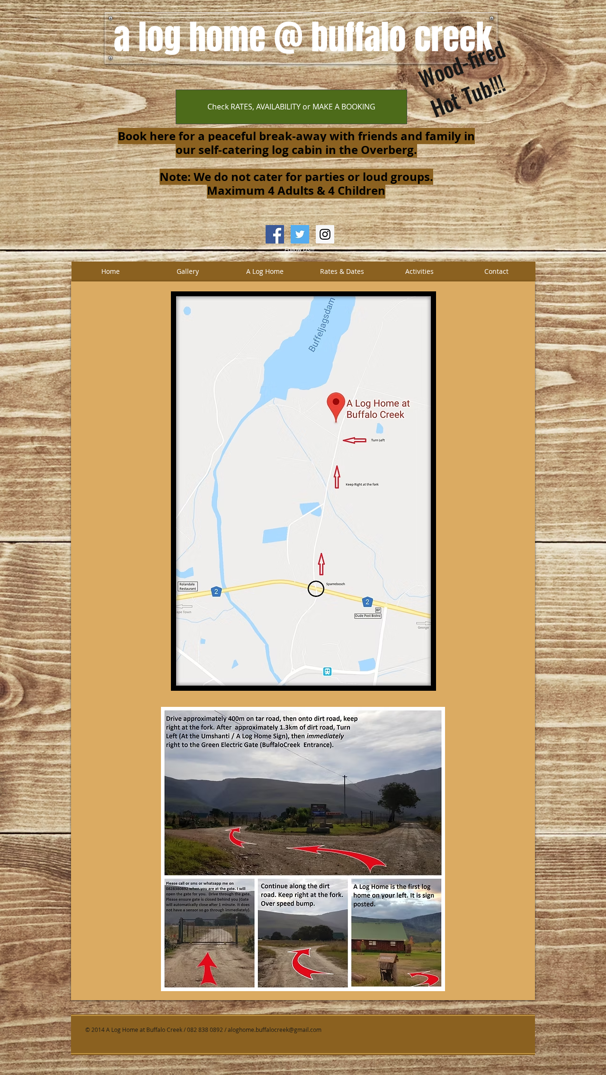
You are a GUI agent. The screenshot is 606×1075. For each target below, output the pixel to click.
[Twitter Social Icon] (300, 234)
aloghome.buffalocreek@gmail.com (274, 1029)
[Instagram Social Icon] (325, 234)
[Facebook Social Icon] (275, 234)
